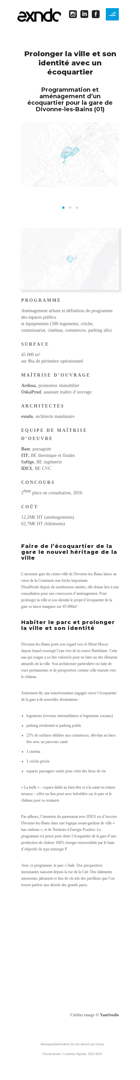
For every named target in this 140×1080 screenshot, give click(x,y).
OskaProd (31, 392)
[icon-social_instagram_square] (74, 14)
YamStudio (109, 1015)
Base (25, 449)
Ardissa (28, 385)
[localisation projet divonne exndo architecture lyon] (70, 259)
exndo (27, 416)
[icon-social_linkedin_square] (86, 14)
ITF (24, 455)
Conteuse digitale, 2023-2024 (82, 1054)
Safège (27, 462)
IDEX (26, 468)
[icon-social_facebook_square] (96, 14)
